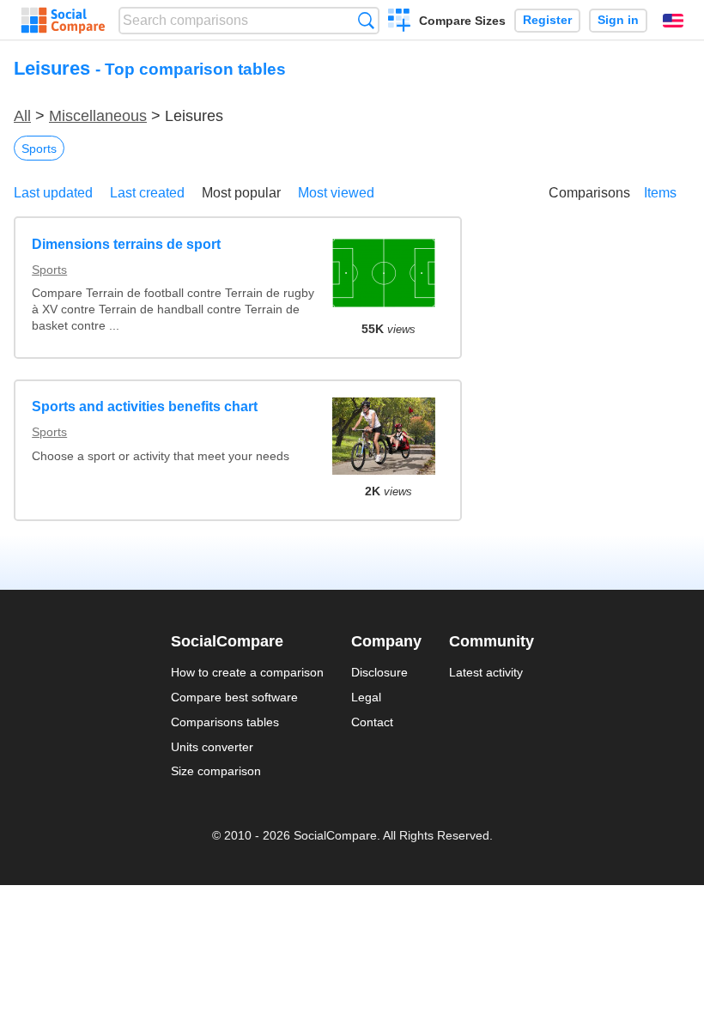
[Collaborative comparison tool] (63, 20)
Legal (366, 697)
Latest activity (486, 672)
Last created (147, 192)
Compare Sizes (462, 20)
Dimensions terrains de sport (126, 244)
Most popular (241, 192)
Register (547, 20)
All (22, 115)
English (673, 20)
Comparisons (589, 192)
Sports (39, 148)
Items (660, 192)
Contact (372, 722)
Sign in (618, 20)
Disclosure (379, 672)
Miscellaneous (98, 115)
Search (366, 20)
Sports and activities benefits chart (145, 406)
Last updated (53, 192)
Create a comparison (399, 22)
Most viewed (336, 192)
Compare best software (234, 697)
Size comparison (216, 771)
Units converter (212, 747)
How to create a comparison (247, 672)
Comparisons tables (225, 722)
